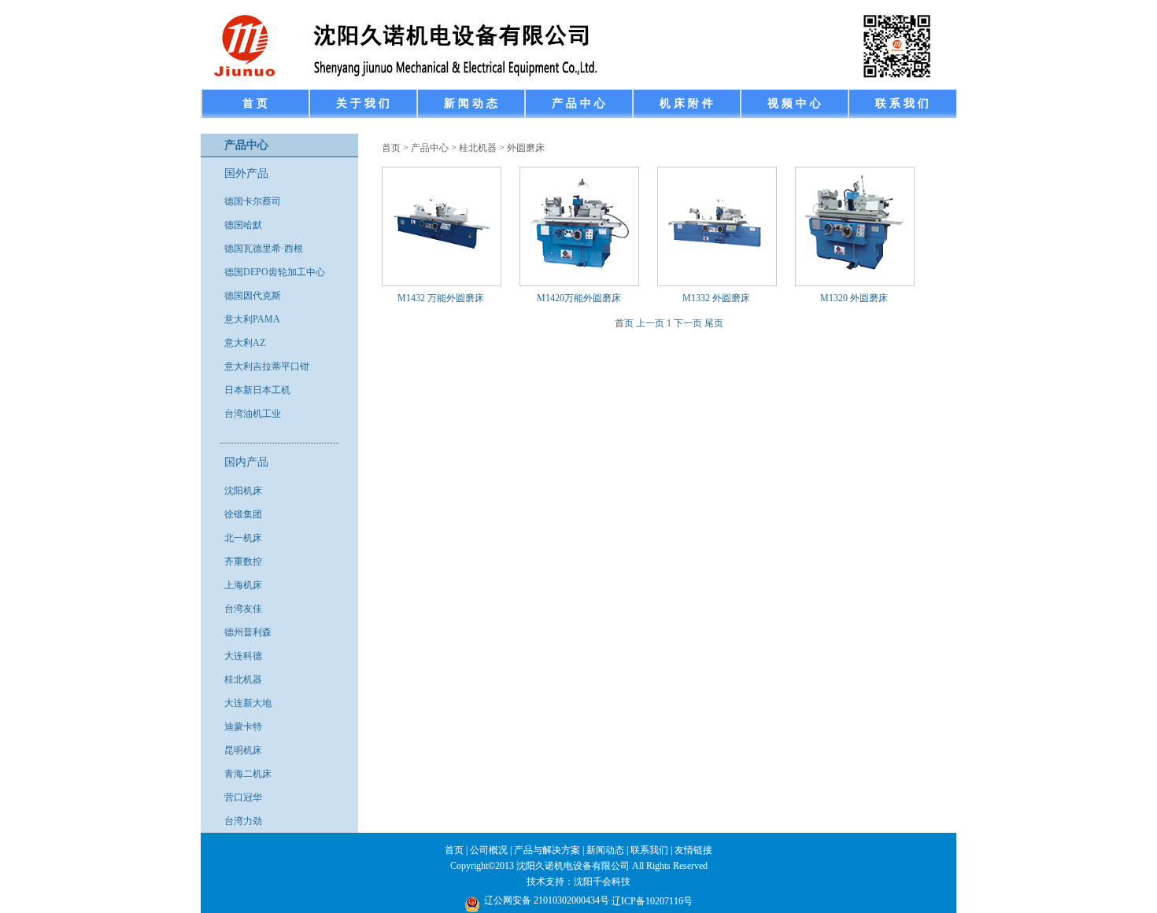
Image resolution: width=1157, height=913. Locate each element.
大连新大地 (248, 703)
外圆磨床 (526, 147)
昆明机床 (243, 750)
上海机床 (243, 585)
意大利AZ (244, 342)
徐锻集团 (243, 514)
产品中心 (430, 147)
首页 (391, 147)
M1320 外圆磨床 (854, 298)
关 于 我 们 (363, 103)
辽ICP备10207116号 (652, 901)
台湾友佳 (243, 608)
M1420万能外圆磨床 (579, 298)
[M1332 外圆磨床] (717, 274)
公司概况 (489, 850)
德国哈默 (243, 224)
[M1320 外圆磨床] (855, 274)
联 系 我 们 (902, 103)
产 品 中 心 (578, 103)
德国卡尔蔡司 (252, 201)
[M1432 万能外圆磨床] (442, 274)
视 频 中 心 (794, 103)
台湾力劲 (243, 820)
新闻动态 (605, 850)
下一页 (688, 323)
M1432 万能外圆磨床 (440, 298)
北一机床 (243, 537)
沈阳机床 (243, 490)
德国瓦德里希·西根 (263, 248)
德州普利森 (248, 632)
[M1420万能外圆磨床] (580, 274)
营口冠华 (243, 797)
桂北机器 (243, 679)
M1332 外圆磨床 (716, 298)
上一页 (650, 323)
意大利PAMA (252, 319)
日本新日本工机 (257, 390)
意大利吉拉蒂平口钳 (266, 366)
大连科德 (243, 655)
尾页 (713, 323)
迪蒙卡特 (243, 726)
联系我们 (649, 850)
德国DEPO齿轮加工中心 (274, 272)
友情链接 (693, 850)
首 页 (255, 103)
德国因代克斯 (252, 295)
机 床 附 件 (686, 103)
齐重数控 (243, 561)
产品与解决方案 (547, 850)
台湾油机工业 (252, 413)
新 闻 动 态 (470, 103)
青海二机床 (248, 773)
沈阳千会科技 (602, 881)
